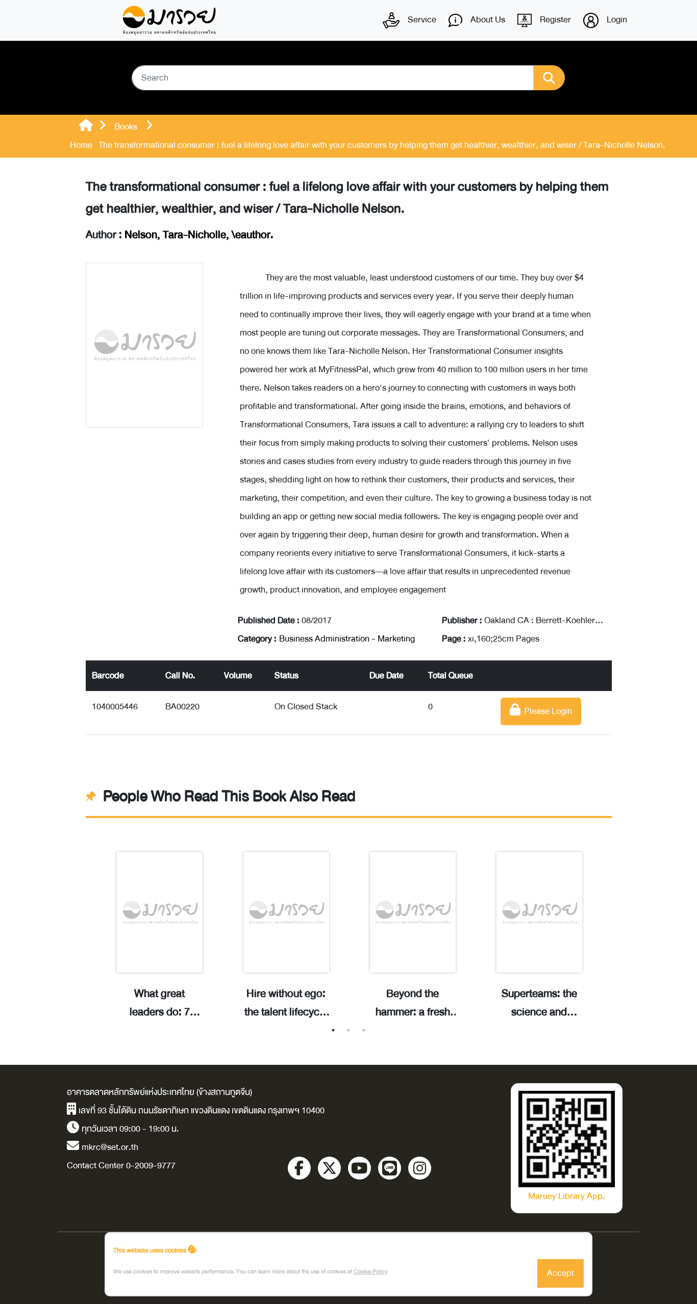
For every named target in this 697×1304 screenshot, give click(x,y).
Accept (560, 1273)
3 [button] (364, 1030)
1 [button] (333, 1030)
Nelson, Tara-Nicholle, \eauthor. (199, 234)
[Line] (389, 1168)
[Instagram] (419, 1168)
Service (421, 19)
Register (554, 19)
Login (616, 19)
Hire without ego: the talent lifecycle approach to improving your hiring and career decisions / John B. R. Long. (286, 1003)
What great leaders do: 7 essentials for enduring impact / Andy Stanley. (159, 1003)
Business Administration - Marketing (347, 638)
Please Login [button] (546, 711)
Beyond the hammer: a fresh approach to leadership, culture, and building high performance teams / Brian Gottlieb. (413, 1003)
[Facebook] (299, 1168)
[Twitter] (329, 1168)
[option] (160, 924)
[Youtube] (359, 1168)
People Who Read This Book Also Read (229, 796)
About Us (486, 19)
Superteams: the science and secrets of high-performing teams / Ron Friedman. (539, 1003)
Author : (179, 235)
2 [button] (348, 1030)
